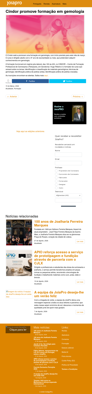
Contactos (65, 339)
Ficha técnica (66, 356)
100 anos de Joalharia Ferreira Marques (58, 223)
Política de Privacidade (70, 365)
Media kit (65, 352)
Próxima (78, 96)
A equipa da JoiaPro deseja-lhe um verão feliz (59, 294)
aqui (46, 75)
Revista (47, 3)
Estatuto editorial (68, 348)
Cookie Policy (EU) (68, 360)
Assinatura (56, 3)
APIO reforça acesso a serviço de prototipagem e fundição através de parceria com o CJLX (58, 257)
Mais (65, 3)
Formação (65, 343)
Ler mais (80, 241)
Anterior (12, 96)
